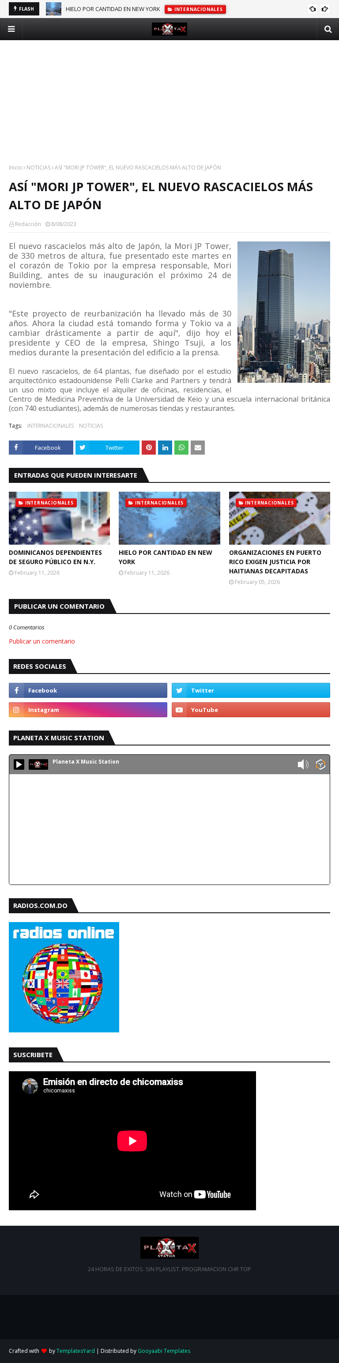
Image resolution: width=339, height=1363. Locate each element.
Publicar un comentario (42, 641)
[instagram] (88, 709)
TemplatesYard (75, 1351)
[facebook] (88, 690)
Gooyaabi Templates (164, 1351)
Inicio (15, 167)
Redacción (28, 224)
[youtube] (251, 709)
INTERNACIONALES (50, 425)
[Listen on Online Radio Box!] (320, 765)
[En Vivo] (19, 764)
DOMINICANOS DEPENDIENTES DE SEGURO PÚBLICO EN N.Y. (55, 557)
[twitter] (251, 690)
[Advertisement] (169, 102)
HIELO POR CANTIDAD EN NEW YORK (113, 9)
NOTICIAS (38, 167)
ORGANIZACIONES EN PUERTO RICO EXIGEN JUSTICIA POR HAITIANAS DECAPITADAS (275, 561)
